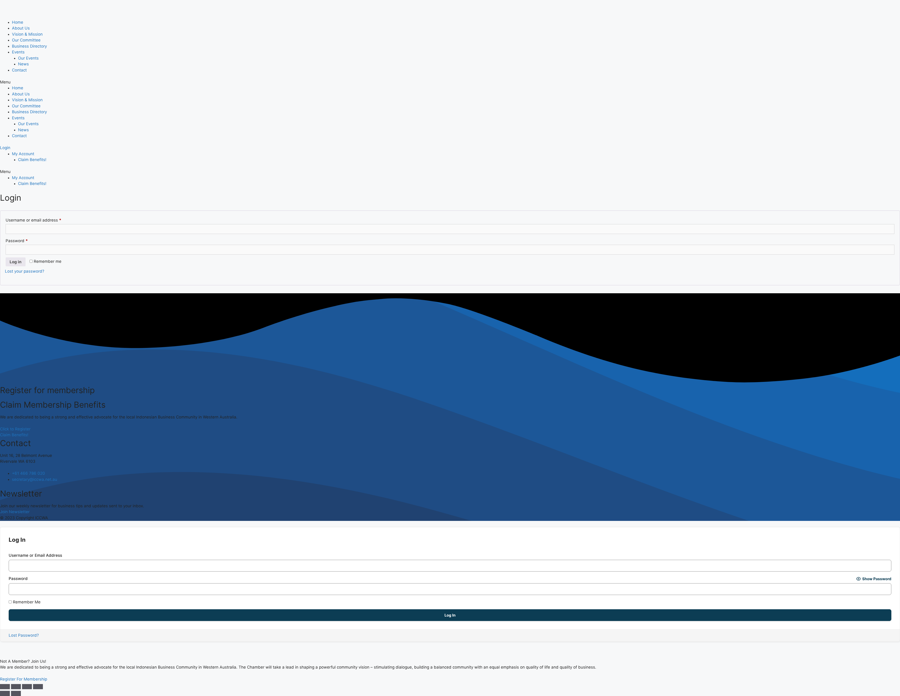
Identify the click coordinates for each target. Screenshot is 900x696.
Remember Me (26, 602)
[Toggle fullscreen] (27, 686)
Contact (19, 70)
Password (25, 240)
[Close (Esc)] (5, 686)
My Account (23, 153)
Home (17, 22)
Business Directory (29, 46)
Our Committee (26, 40)
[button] (450, 82)
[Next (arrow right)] (16, 693)
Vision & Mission (27, 34)
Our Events (28, 58)
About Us (21, 28)
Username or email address (42, 220)
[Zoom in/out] (38, 686)
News (23, 64)
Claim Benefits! (32, 159)
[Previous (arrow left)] (5, 693)
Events (18, 52)
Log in (16, 262)
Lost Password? (24, 635)
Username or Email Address (35, 555)
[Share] (16, 686)
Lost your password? (24, 271)
